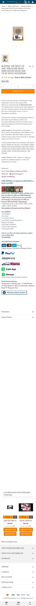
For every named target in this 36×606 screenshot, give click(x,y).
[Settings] (32, 2)
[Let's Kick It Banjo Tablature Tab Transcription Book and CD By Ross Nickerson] (29, 66)
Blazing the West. (26, 105)
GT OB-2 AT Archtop (19, 285)
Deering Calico (17, 283)
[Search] (29, 2)
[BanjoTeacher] (14, 2)
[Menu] (3, 2)
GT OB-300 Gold (27, 283)
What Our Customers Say (12, 553)
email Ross (9, 233)
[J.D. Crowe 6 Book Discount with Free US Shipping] (33, 66)
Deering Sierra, (7, 283)
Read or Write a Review (23, 77)
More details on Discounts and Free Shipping (16, 208)
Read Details (22, 201)
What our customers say (9, 542)
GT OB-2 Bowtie (7, 285)
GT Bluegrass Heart (12, 288)
